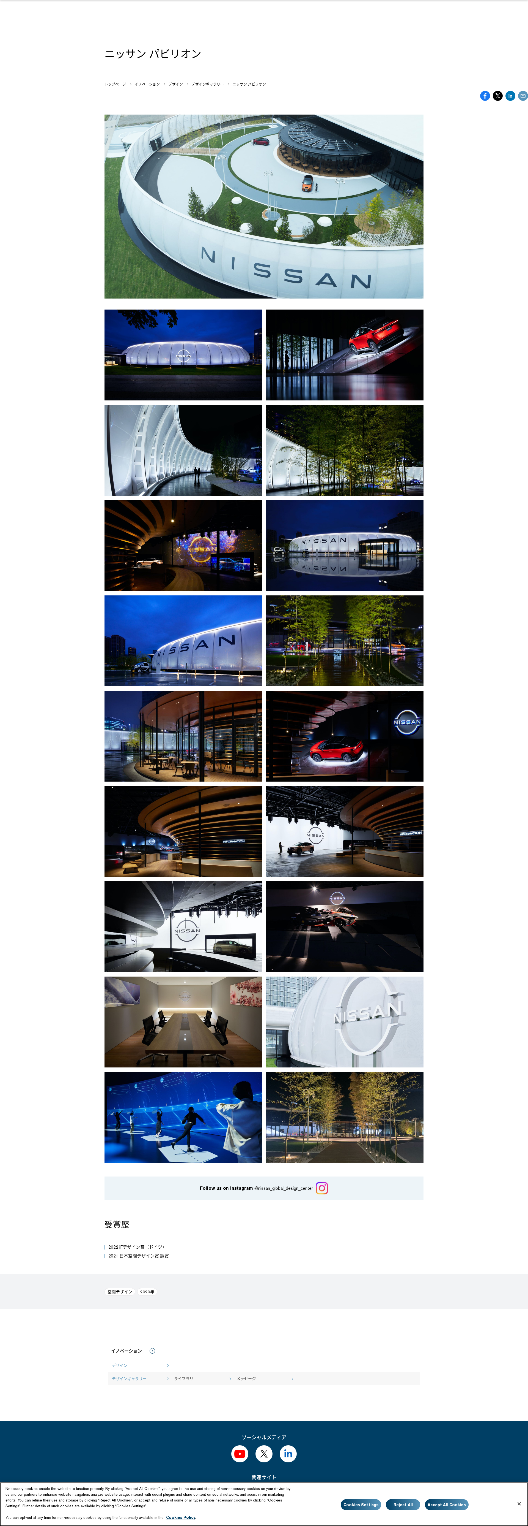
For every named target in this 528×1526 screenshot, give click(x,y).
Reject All (403, 1504)
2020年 (147, 1291)
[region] (264, 1504)
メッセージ (246, 1378)
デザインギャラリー (129, 1378)
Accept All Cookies (447, 1504)
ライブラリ (183, 1378)
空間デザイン (120, 1291)
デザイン (119, 1365)
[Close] (519, 1504)
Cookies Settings (360, 1504)
